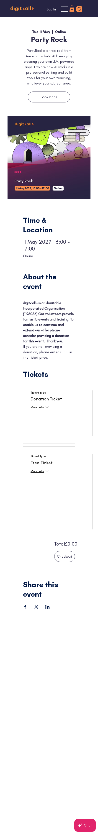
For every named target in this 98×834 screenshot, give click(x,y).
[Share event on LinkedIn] (47, 607)
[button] (72, 8)
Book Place (49, 97)
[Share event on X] (36, 607)
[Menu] (64, 9)
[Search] (79, 9)
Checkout (64, 556)
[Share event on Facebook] (25, 607)
